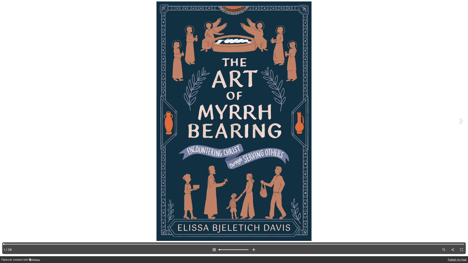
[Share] (452, 249)
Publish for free (457, 259)
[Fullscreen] (461, 249)
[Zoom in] (253, 249)
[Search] (444, 249)
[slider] (234, 249)
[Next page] (460, 128)
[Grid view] (214, 249)
